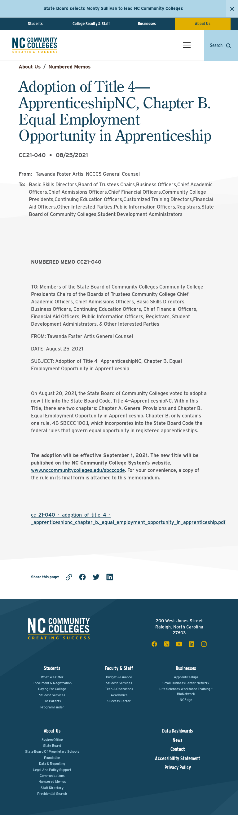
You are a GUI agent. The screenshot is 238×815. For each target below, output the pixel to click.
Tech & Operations (119, 689)
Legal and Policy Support (52, 770)
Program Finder (52, 707)
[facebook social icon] (154, 644)
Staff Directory (52, 788)
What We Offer (52, 677)
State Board (52, 745)
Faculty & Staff (119, 668)
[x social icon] (167, 644)
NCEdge (186, 700)
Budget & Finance (119, 677)
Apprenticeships (186, 677)
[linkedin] (109, 577)
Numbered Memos (69, 67)
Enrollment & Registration (52, 683)
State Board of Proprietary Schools (52, 751)
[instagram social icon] (204, 644)
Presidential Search (52, 793)
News (177, 740)
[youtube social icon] (179, 644)
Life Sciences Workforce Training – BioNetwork (186, 691)
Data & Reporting (52, 763)
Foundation (52, 758)
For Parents (52, 701)
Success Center (119, 701)
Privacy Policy (178, 767)
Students (35, 23)
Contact (177, 749)
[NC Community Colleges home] (34, 45)
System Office (52, 740)
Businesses (147, 23)
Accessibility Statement (177, 758)
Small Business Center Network (185, 683)
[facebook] (82, 577)
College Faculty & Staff (91, 23)
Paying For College (52, 689)
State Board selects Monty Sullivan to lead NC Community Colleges (113, 8)
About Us (202, 23)
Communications (52, 775)
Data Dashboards (177, 731)
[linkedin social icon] (191, 644)
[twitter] (96, 577)
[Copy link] (69, 577)
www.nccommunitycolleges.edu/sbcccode (78, 470)
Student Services (52, 695)
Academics (119, 695)
